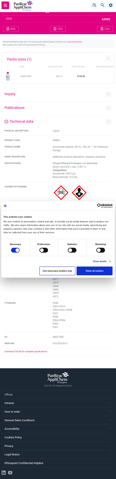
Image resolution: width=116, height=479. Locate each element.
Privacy (9, 446)
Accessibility (12, 428)
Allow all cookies (94, 271)
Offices (9, 394)
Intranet (9, 403)
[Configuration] (110, 5)
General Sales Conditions (20, 420)
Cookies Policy (13, 437)
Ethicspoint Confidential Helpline (24, 463)
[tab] (58, 58)
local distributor (74, 42)
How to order (12, 411)
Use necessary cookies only (57, 271)
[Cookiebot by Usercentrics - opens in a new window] (99, 206)
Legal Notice (12, 454)
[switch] (43, 250)
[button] (58, 58)
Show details (100, 261)
